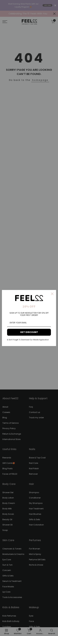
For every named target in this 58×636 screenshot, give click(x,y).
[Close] (52, 294)
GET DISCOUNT (29, 332)
